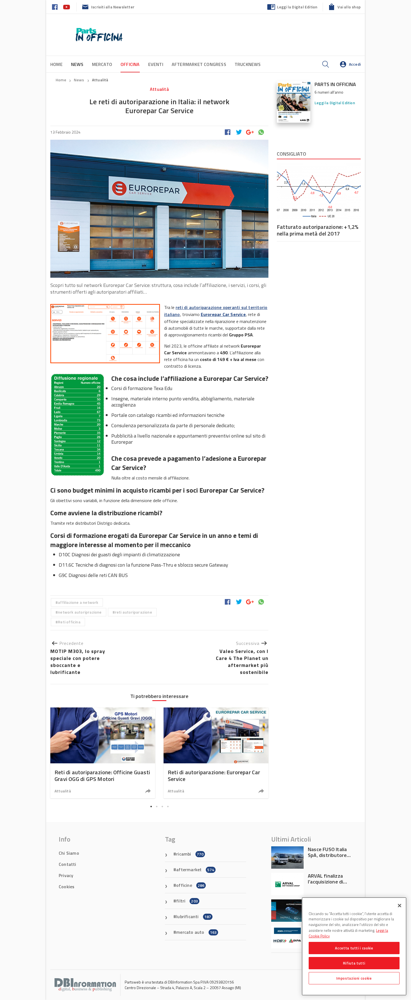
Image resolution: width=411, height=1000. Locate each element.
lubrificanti (193, 916)
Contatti (67, 864)
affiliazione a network (78, 602)
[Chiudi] (399, 905)
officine (190, 885)
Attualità (100, 80)
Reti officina (69, 622)
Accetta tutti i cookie (354, 948)
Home (56, 64)
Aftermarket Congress (199, 64)
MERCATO (102, 64)
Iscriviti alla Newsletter (112, 7)
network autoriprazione (79, 612)
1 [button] (151, 806)
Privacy (66, 875)
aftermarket (195, 869)
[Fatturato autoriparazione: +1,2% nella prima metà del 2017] (319, 191)
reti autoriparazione (133, 612)
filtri (187, 900)
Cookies (66, 886)
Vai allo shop (349, 7)
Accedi (355, 64)
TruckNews (248, 64)
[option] (102, 752)
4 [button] (168, 806)
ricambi (190, 854)
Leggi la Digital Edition (297, 7)
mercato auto (196, 932)
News (79, 80)
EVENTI (155, 64)
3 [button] (162, 806)
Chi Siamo (69, 853)
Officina (130, 64)
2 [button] (156, 806)
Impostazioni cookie (354, 978)
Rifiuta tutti (354, 963)
